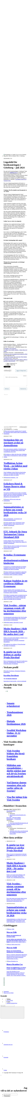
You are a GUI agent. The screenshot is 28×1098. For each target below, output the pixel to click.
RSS (5, 146)
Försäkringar (10, 74)
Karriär (5, 43)
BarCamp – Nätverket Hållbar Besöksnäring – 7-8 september (14, 818)
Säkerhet (9, 89)
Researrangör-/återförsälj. (12, 39)
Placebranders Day (11, 811)
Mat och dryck (10, 84)
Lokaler (8, 81)
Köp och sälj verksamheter (13, 80)
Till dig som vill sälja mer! (13, 97)
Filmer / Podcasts (11, 57)
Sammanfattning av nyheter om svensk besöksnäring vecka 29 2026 (16, 127)
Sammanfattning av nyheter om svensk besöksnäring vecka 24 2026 (16, 138)
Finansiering (9, 55)
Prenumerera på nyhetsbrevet (11, 148)
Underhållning (10, 90)
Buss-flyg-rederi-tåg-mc (12, 41)
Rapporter (9, 66)
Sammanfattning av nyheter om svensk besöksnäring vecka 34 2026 (16, 114)
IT (7, 77)
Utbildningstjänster (11, 92)
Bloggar (8, 51)
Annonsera (6, 6)
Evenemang (9, 54)
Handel (8, 34)
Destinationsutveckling (9, 42)
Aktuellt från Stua (11, 70)
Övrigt (8, 94)
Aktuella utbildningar (12, 45)
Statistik (8, 69)
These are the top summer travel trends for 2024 (16, 354)
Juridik (8, 78)
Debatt (8, 53)
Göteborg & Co (13, 172)
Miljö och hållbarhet (11, 85)
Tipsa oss (6, 5)
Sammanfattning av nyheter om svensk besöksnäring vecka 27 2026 (16, 135)
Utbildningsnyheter (11, 49)
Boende (8, 31)
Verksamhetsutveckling (12, 93)
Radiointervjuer (10, 65)
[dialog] (14, 1086)
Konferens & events (11, 35)
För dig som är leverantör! (13, 96)
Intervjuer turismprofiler (12, 59)
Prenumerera (7, 1096)
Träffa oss (6, 10)
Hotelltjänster (10, 75)
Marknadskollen (7, 50)
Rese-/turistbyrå (10, 38)
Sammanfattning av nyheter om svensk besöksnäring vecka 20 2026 (16, 140)
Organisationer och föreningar (14, 88)
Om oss (5, 9)
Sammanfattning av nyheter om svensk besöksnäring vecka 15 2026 (16, 143)
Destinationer (10, 33)
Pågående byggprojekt (12, 62)
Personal (9, 86)
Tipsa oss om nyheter (9, 992)
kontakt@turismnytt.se (12, 1003)
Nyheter (5, 29)
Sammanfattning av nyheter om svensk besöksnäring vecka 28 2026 (16, 132)
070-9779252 (10, 1000)
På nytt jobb (9, 47)
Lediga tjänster (10, 46)
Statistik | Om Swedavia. (10, 348)
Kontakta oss (7, 7)
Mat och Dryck (10, 37)
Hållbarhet (9, 58)
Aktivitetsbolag (10, 30)
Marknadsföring (10, 61)
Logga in (6, 101)
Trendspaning (10, 67)
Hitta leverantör (7, 71)
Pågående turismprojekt (12, 63)
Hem (5, 27)
